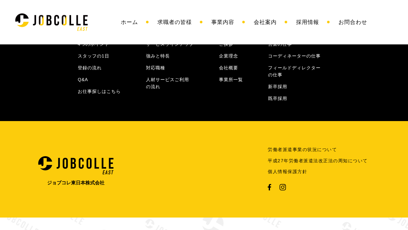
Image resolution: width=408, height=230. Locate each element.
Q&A (83, 79)
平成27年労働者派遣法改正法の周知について (318, 160)
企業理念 (228, 55)
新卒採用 (277, 86)
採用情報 (307, 22)
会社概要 (228, 67)
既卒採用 (277, 98)
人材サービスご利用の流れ (167, 83)
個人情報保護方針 (287, 171)
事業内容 (222, 22)
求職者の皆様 (174, 22)
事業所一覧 (231, 79)
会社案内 (265, 22)
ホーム (129, 22)
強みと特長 (158, 55)
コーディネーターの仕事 (294, 55)
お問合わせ (353, 22)
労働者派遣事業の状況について (302, 149)
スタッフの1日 (93, 55)
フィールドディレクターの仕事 (294, 71)
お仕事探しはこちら (99, 91)
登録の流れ (90, 67)
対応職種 (155, 67)
